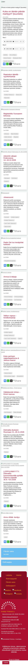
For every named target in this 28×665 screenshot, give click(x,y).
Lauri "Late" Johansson (10, 223)
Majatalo (16, 137)
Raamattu (6, 97)
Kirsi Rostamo (7, 412)
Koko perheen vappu (9, 376)
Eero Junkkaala (8, 299)
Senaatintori (20, 376)
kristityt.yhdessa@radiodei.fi (10, 617)
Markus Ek (18, 94)
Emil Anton (14, 178)
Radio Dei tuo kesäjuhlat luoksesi (13, 243)
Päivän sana (10, 582)
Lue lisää (6, 91)
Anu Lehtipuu (13, 54)
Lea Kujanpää (17, 299)
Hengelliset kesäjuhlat (9, 260)
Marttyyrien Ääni (17, 58)
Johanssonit (8, 197)
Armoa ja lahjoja (18, 296)
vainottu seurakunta (8, 61)
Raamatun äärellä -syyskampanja (11, 75)
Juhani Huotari (7, 58)
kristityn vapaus (15, 217)
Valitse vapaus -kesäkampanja (10, 317)
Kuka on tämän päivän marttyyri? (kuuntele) (14, 12)
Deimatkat (6, 178)
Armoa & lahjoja (10, 277)
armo (5, 537)
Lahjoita (5, 662)
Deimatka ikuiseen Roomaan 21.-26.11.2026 (14, 431)
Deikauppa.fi (10, 586)
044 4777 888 (15, 619)
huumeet (6, 217)
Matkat (18, 575)
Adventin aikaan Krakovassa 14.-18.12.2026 (10, 158)
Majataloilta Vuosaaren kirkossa (13, 115)
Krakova (6, 181)
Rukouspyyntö (11, 579)
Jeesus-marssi (8, 373)
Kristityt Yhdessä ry (9, 94)
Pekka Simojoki (8, 140)
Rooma (6, 452)
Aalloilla (5, 54)
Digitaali (17, 659)
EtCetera (6, 133)
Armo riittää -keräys (12, 517)
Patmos (6, 501)
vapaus (20, 338)
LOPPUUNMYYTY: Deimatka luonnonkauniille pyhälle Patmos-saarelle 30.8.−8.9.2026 (13, 475)
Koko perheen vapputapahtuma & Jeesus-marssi (11, 358)
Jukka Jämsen (8, 137)
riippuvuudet (7, 226)
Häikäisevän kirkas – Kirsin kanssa (12, 393)
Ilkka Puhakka (14, 133)
